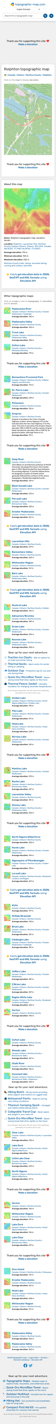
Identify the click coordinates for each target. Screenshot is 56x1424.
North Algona (19, 1171)
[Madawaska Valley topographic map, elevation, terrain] (7, 324)
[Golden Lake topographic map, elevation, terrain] (7, 702)
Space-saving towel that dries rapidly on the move (29, 678)
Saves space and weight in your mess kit (28, 1113)
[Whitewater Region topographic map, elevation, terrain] (7, 565)
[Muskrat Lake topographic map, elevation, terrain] (7, 608)
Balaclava (33, 1079)
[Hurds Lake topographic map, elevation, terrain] (7, 851)
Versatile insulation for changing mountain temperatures (29, 685)
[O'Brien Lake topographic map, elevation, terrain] (7, 988)
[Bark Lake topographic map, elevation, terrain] (7, 577)
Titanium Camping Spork (24, 1105)
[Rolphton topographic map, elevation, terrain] (27, 211)
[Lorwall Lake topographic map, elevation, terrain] (7, 877)
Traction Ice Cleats (20, 657)
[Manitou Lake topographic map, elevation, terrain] (7, 772)
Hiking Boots (16, 1092)
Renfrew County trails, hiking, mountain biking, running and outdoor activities (25, 264)
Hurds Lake (18, 847)
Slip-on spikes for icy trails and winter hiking (29, 658)
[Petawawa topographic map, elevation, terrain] (7, 406)
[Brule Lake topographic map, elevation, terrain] (7, 930)
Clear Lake (17, 1132)
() (27, 246)
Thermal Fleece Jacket (22, 683)
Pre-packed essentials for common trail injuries (26, 1408)
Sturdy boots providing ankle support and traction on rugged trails (27, 1093)
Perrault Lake (19, 498)
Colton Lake (18, 345)
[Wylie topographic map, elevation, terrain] (7, 908)
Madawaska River (21, 308)
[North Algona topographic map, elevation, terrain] (7, 1175)
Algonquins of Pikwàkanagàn (28, 860)
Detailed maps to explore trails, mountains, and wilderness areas (27, 1382)
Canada (15, 312)
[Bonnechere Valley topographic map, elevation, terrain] (7, 555)
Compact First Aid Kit (20, 1407)
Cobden (46, 608)
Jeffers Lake (19, 971)
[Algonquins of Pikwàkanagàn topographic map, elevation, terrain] (7, 864)
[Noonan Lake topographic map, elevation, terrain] (7, 643)
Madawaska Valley (22, 321)
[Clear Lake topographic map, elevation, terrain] (7, 1136)
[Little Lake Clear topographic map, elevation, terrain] (7, 1162)
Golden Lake (19, 698)
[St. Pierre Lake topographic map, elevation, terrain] (7, 394)
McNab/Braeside (21, 916)
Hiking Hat (13, 1400)
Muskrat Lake (19, 605)
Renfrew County (34, 312)
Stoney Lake (19, 805)
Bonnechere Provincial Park (27, 377)
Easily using (30, 277)
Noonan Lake (19, 639)
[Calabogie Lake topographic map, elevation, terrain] (7, 943)
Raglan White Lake (22, 997)
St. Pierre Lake (20, 390)
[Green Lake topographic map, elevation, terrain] (7, 630)
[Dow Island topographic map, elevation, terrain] (7, 1272)
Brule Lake (18, 926)
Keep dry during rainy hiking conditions (27, 1100)
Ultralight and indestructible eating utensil (29, 1106)
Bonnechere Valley (19, 504)
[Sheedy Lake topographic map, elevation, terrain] (7, 1054)
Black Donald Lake (22, 485)
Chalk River (18, 1063)
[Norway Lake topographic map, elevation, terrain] (7, 740)
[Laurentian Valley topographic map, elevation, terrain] (7, 797)
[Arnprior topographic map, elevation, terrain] (7, 424)
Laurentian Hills (21, 541)
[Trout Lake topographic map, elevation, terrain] (7, 336)
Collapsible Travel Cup (22, 1111)
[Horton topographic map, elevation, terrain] (7, 1013)
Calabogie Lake (20, 939)
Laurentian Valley (21, 794)
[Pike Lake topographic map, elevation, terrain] (7, 714)
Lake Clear (17, 1237)
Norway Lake (19, 736)
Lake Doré (17, 1145)
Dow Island (18, 1269)
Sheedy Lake (19, 1050)
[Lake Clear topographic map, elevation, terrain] (7, 1241)
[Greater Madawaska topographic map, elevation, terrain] (7, 514)
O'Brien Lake (19, 984)
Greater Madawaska (23, 511)
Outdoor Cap (16, 670)
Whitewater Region (22, 562)
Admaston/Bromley (20, 350)
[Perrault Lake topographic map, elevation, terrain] (7, 502)
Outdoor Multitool (17, 1394)
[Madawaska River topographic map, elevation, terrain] (7, 312)
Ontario (23, 312)
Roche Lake (18, 781)
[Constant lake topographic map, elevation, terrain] (7, 1078)
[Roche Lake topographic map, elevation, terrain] (7, 785)
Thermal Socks (17, 663)
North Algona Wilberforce (26, 836)
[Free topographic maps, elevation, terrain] (5, 75)
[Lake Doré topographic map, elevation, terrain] (7, 1149)
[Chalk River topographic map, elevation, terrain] (7, 1066)
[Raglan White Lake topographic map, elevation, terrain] (7, 1001)
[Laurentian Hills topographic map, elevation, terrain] (7, 544)
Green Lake (18, 626)
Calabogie (27, 314)
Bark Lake (17, 573)
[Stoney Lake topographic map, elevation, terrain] (7, 809)
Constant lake (19, 1074)
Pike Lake (17, 710)
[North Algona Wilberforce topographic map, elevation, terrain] (7, 839)
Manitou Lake (19, 768)
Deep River (18, 459)
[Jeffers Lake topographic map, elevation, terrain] (7, 975)
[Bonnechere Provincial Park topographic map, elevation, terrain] (7, 381)
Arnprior (16, 413)
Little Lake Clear (21, 1158)
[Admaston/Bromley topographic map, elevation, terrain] (7, 618)
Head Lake (17, 723)
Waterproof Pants (19, 1098)
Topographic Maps (18, 1381)
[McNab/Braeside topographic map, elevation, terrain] (7, 919)
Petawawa (18, 403)
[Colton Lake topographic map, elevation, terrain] (7, 349)
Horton (16, 1010)
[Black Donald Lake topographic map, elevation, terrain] (7, 489)
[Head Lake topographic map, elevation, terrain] (7, 727)
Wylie (15, 905)
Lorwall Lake (19, 873)
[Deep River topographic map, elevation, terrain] (7, 470)
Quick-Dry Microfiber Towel (25, 677)
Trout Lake (18, 332)
